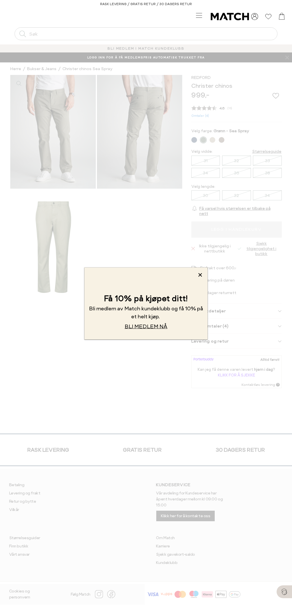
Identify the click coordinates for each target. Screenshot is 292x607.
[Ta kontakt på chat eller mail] (284, 591)
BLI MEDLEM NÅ (146, 326)
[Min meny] (254, 16)
